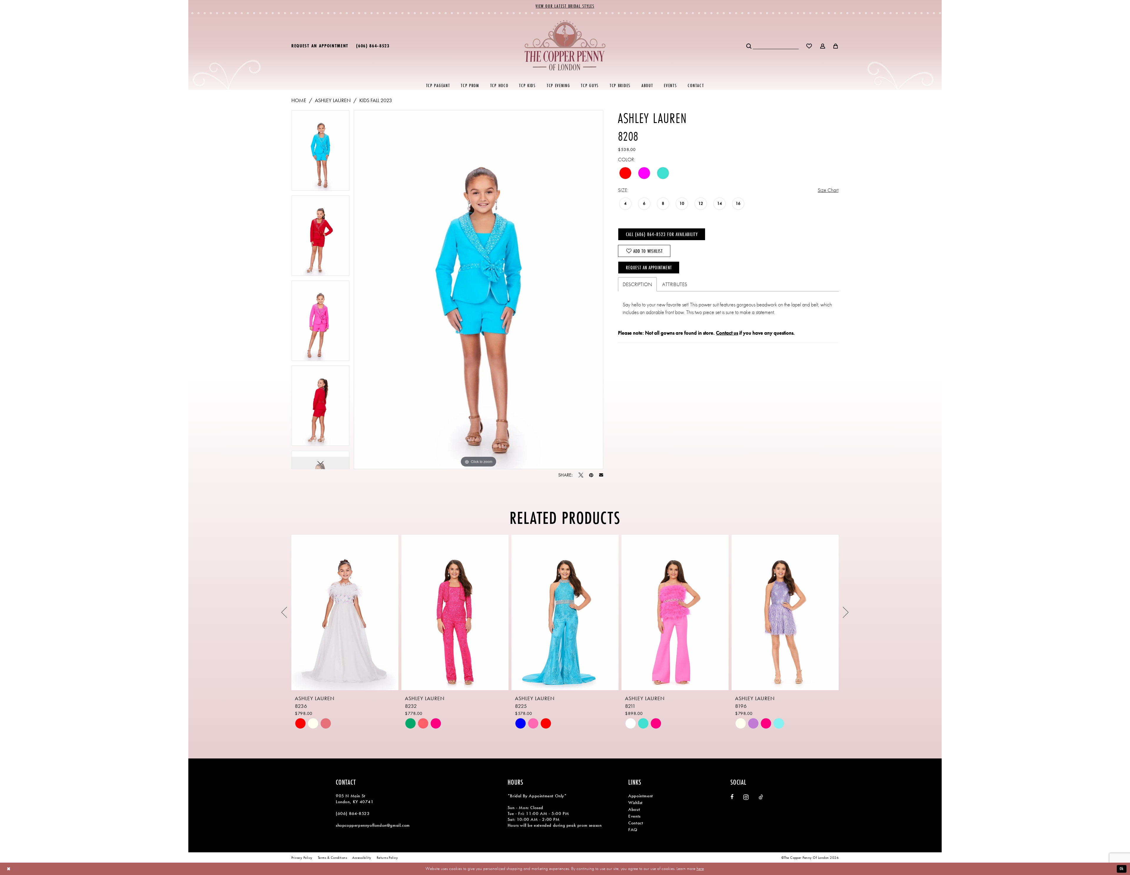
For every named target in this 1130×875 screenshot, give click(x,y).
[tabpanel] (320, 152)
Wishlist (635, 803)
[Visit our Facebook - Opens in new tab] (731, 797)
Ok (1122, 868)
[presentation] (344, 612)
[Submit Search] (749, 45)
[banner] (565, 45)
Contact (635, 823)
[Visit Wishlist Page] (809, 45)
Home (298, 100)
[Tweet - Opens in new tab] (581, 475)
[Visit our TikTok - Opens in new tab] (761, 797)
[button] (823, 45)
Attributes (674, 284)
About (634, 809)
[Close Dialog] (9, 869)
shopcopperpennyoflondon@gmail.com (373, 825)
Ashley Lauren (333, 100)
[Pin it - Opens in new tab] (591, 475)
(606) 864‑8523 (353, 813)
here (700, 868)
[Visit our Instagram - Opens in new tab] (746, 797)
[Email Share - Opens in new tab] (601, 475)
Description (637, 284)
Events (634, 816)
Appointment (640, 796)
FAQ (632, 830)
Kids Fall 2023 (375, 100)
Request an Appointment (649, 267)
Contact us (727, 332)
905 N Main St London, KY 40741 (355, 799)
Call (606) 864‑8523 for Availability (662, 234)
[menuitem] (320, 45)
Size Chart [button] (828, 190)
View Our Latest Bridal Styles (565, 6)
